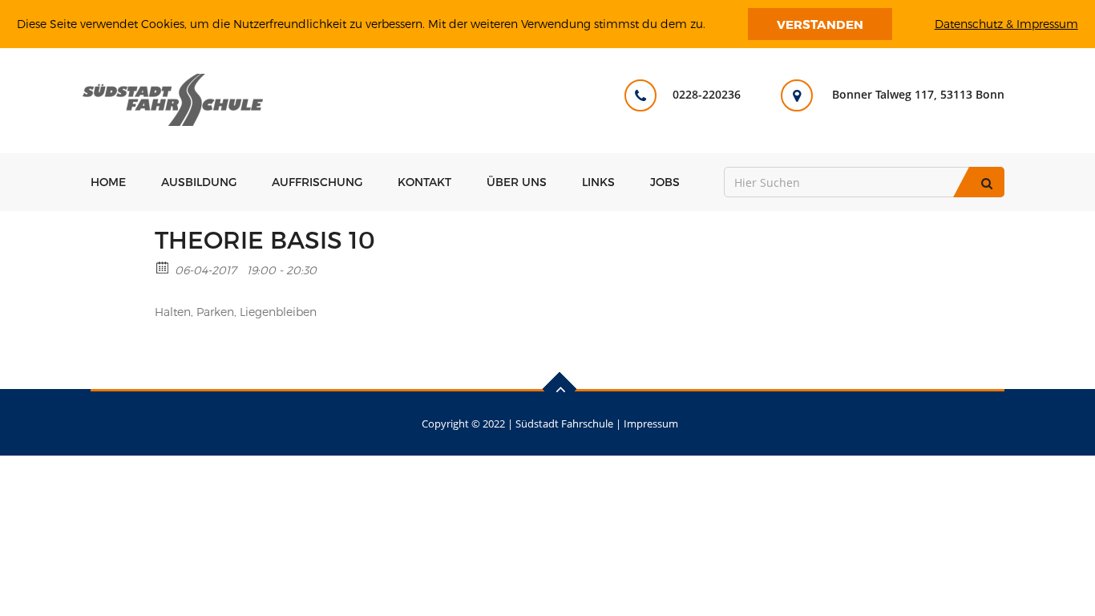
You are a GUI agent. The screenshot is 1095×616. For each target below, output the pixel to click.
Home (108, 181)
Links (598, 181)
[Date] (163, 266)
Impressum (651, 423)
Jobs (665, 181)
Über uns (517, 181)
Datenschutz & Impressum (1006, 23)
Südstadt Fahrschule (564, 423)
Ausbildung (198, 181)
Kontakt (424, 181)
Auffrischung (317, 181)
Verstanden (820, 24)
